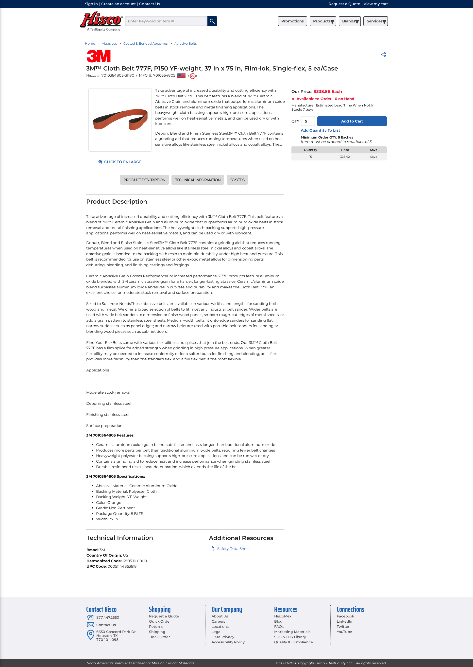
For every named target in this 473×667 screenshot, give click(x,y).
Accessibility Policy (228, 642)
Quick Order (160, 621)
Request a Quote (164, 616)
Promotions (292, 21)
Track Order (159, 637)
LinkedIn (344, 621)
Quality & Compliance (293, 642)
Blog (278, 621)
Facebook (345, 616)
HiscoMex (282, 616)
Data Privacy (223, 637)
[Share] (384, 55)
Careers (218, 621)
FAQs (278, 627)
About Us (220, 616)
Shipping (157, 632)
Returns (156, 627)
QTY (295, 121)
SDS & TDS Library (290, 637)
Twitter (343, 627)
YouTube (344, 632)
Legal (216, 632)
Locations (220, 627)
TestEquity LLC (340, 663)
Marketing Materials (292, 632)
